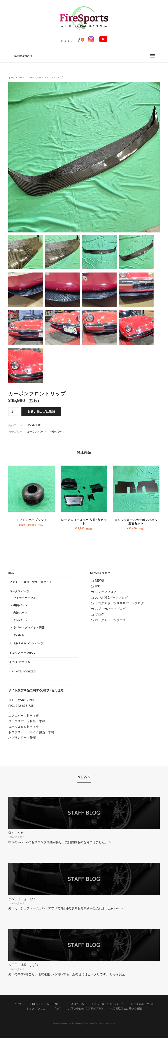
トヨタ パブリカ (19, 662)
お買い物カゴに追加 (41, 411)
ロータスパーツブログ (110, 620)
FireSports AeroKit (44, 1004)
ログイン (67, 41)
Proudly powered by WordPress (67, 1023)
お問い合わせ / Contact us (85, 1008)
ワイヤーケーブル (24, 597)
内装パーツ (20, 612)
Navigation (22, 56)
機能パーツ (20, 605)
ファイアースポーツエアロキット (30, 582)
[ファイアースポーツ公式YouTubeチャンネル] (103, 41)
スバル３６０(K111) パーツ (26, 643)
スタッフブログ (105, 592)
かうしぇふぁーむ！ (22, 899)
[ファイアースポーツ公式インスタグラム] (91, 41)
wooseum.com (108, 1023)
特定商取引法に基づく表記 (126, 1008)
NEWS (99, 580)
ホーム (12, 77)
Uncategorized (22, 671)
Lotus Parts (75, 1004)
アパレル (19, 634)
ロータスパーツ (26, 77)
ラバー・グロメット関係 (29, 627)
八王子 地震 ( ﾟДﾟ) (23, 965)
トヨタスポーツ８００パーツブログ (119, 603)
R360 (98, 586)
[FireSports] (84, 33)
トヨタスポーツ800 (22, 652)
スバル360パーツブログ (111, 597)
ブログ (99, 614)
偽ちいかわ (16, 832)
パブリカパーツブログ (110, 609)
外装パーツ (57, 431)
